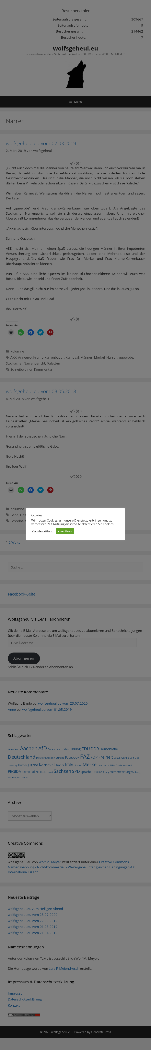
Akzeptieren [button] (65, 531)
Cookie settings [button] (42, 531)
